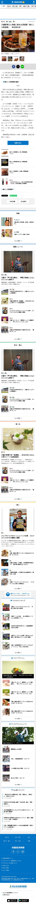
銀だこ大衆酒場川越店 (12, 82)
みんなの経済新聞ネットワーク (18, 886)
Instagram (23, 851)
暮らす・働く (27, 6)
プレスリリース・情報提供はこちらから (12, 860)
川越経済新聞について (8, 858)
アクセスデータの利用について (10, 863)
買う (21, 6)
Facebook (13, 851)
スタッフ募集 (6, 870)
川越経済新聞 (16, 2)
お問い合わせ (6, 865)
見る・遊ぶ (15, 6)
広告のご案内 (6, 867)
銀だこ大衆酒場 (7, 189)
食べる (9, 6)
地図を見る (18, 143)
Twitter (18, 851)
